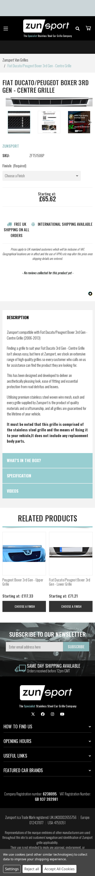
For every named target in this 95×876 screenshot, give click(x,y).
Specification (19, 476)
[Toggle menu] (5, 28)
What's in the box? (24, 460)
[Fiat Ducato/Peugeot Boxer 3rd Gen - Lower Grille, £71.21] (70, 553)
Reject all (31, 868)
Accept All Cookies (59, 868)
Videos (12, 491)
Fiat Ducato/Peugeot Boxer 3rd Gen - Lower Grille (69, 582)
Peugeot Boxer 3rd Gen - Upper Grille (22, 582)
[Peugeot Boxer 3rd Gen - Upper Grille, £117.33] (24, 553)
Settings (12, 868)
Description (18, 317)
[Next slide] (89, 122)
